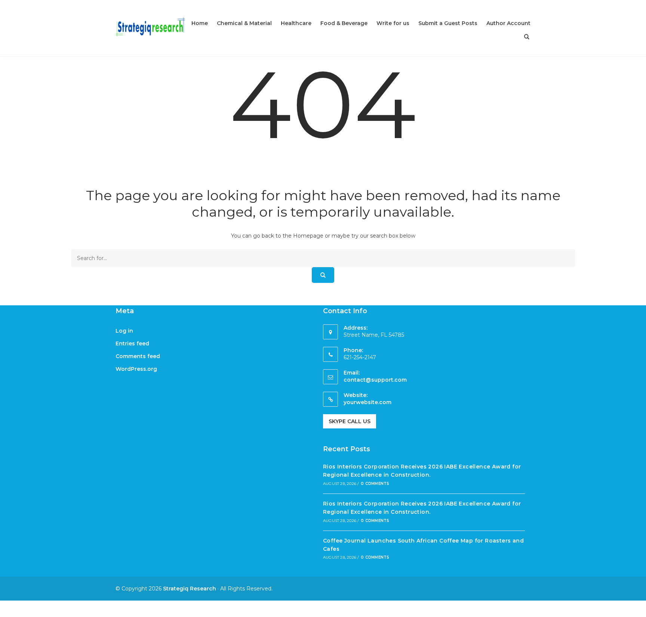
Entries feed (132, 343)
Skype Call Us (349, 421)
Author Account (508, 23)
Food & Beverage (343, 23)
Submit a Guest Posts (447, 23)
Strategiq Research (189, 588)
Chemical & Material (244, 23)
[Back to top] (638, 609)
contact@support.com (375, 379)
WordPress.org (136, 369)
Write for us (392, 23)
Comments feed (138, 356)
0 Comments (375, 483)
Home (199, 23)
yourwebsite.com (367, 402)
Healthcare (296, 23)
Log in (124, 330)
